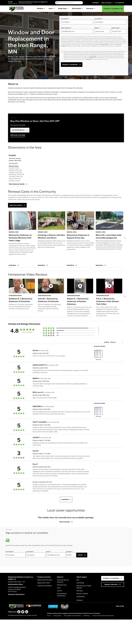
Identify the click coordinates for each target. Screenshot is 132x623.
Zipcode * (69, 551)
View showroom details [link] (16, 184)
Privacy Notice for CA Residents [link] (72, 615)
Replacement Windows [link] (44, 580)
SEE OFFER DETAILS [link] (18, 130)
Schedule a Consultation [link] (112, 8)
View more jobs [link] (64, 522)
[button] (22, 298)
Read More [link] (12, 265)
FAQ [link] (78, 580)
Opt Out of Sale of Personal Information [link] (103, 615)
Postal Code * (115, 28)
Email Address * (66, 28)
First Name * (65, 19)
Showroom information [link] (16, 594)
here (94, 46)
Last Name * (99, 19)
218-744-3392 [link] (13, 163)
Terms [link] (49, 615)
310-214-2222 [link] (12, 591)
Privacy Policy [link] (57, 615)
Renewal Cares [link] (62, 585)
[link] (16, 8)
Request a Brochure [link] (111, 584)
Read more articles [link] (16, 205)
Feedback (80, 600)
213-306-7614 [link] (120, 2)
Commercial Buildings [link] (44, 586)
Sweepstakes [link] (81, 596)
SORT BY (106, 342)
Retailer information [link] (15, 582)
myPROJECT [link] (95, 2)
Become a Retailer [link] (82, 593)
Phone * (97, 28)
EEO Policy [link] (87, 615)
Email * (48, 551)
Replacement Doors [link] (43, 583)
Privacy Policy (104, 44)
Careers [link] (59, 591)
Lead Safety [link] (80, 583)
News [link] (59, 588)
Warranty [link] (80, 591)
